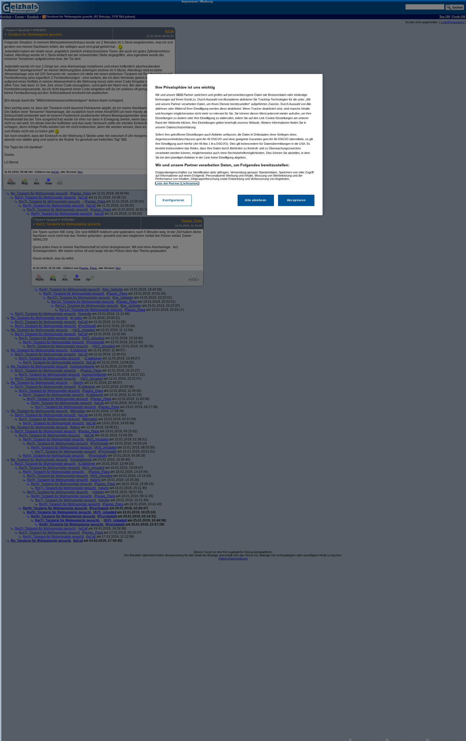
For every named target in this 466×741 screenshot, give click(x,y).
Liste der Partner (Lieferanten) (177, 183)
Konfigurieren (173, 200)
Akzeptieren (296, 200)
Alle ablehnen (255, 200)
